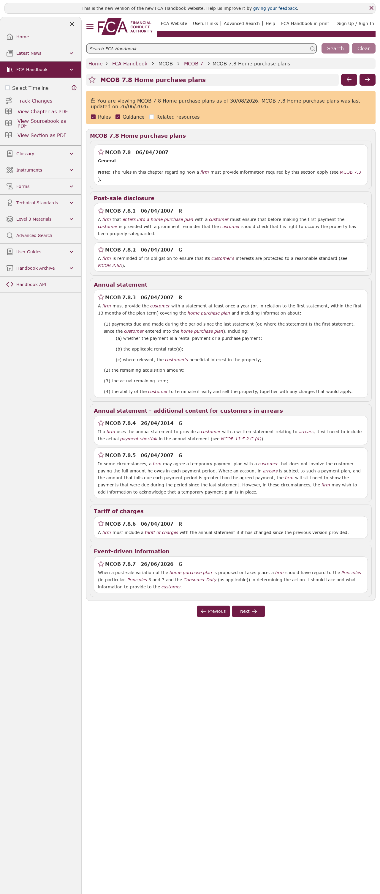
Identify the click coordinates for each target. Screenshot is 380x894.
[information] (74, 87)
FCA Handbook (129, 63)
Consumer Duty (199, 580)
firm (204, 172)
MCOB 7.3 (350, 171)
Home (95, 63)
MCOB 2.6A (110, 265)
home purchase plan (209, 313)
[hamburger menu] (90, 27)
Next (245, 611)
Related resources (178, 117)
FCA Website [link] (174, 23)
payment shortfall (138, 439)
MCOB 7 (193, 63)
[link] (125, 26)
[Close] (371, 8)
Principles (351, 573)
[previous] (349, 80)
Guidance (134, 117)
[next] (368, 80)
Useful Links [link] (205, 23)
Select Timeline (30, 88)
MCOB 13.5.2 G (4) (241, 438)
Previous (217, 611)
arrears (306, 432)
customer (219, 219)
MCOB (166, 63)
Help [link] (270, 23)
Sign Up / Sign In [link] (355, 23)
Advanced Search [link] (242, 23)
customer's (222, 258)
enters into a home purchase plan (158, 219)
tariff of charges (161, 532)
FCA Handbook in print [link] (305, 23)
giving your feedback (275, 8)
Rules (104, 117)
